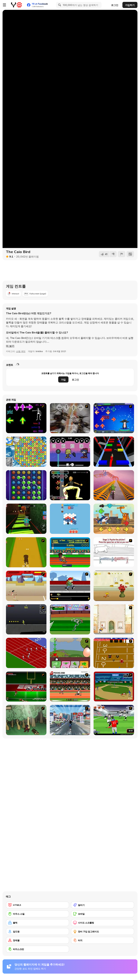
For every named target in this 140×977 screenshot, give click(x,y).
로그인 (114, 5)
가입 (63, 379)
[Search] (59, 5)
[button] (10, 346)
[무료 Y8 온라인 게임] (16, 5)
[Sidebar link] (4, 5)
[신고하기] (121, 254)
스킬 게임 (20, 351)
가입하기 (130, 5)
